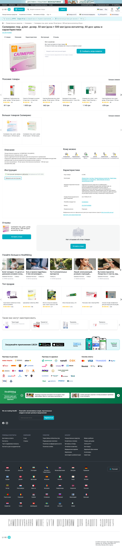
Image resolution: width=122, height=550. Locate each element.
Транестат (44, 322)
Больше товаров (114, 116)
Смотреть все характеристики (72, 214)
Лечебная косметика (71, 446)
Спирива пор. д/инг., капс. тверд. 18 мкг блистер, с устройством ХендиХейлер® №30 (90, 99)
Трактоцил (15, 322)
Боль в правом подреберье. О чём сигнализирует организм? (36, 273)
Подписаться (48, 418)
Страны (25, 441)
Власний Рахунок (88, 5)
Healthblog (117, 5)
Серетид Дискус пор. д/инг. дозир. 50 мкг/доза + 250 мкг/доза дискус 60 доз (111, 99)
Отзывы (56, 37)
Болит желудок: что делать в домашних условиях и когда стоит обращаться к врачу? (13, 273)
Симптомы (113, 178)
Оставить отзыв (16, 237)
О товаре (7, 37)
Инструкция (45, 37)
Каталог (4, 5)
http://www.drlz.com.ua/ (107, 212)
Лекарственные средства (9, 14)
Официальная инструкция (13, 178)
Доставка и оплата (22, 5)
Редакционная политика (50, 441)
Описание (18, 37)
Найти (63, 9)
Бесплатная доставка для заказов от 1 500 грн (71, 18)
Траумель (73, 322)
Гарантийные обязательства (51, 438)
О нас (51, 5)
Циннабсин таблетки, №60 (30, 303)
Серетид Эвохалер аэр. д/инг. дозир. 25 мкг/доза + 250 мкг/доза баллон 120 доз (51, 99)
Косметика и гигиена (25, 14)
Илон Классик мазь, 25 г (70, 303)
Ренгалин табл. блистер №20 (90, 303)
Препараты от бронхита (89, 179)
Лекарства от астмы (88, 178)
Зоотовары (87, 446)
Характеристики (31, 37)
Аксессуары (87, 452)
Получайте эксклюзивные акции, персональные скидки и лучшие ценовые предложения (35, 412)
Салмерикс (28, 23)
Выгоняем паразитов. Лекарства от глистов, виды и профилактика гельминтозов (108, 273)
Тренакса (102, 322)
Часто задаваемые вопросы (39, 5)
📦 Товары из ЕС (71, 14)
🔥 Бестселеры (114, 14)
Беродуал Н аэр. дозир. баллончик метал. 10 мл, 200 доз (71, 99)
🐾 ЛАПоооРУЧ (102, 14)
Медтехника (68, 452)
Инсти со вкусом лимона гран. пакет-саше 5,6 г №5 (50, 303)
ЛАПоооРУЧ (87, 443)
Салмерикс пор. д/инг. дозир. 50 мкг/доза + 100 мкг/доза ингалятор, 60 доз (31, 135)
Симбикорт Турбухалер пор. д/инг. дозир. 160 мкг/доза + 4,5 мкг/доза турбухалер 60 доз (11, 99)
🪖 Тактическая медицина (87, 14)
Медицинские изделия (71, 449)
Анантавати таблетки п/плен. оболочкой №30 (12, 303)
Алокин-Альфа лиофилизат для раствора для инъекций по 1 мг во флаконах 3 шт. (110, 303)
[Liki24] (6, 537)
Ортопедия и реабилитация (73, 455)
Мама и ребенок (89, 438)
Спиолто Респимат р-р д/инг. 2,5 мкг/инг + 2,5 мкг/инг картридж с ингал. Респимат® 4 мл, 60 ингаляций (32, 99)
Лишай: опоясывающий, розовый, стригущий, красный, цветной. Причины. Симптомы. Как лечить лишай (85, 273)
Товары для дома (89, 441)
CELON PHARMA (7, 32)
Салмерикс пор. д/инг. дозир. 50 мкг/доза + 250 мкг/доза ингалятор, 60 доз (12, 135)
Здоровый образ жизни (91, 449)
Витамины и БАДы (39, 14)
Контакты (12, 5)
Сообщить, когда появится (92, 51)
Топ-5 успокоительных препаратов (58, 273)
